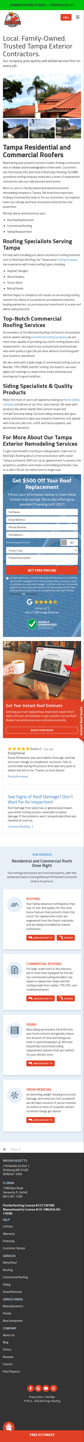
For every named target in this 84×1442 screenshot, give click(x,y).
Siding (6, 1284)
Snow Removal (12, 1291)
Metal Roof (10, 1262)
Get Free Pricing (42, 570)
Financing (8, 1241)
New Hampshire (13, 1320)
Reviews (8, 1357)
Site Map (50, 1397)
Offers (7, 1349)
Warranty (9, 1233)
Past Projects (11, 1371)
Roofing (8, 1270)
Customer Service (14, 1248)
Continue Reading (19, 826)
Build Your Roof (42, 730)
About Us (9, 1335)
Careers (8, 1364)
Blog (5, 1342)
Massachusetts (13, 1306)
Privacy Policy (31, 593)
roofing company (67, 259)
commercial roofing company (48, 337)
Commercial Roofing (15, 1277)
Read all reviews (18, 776)
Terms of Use (15, 593)
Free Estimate (42, 1434)
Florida (7, 1313)
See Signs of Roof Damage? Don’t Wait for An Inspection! (40, 799)
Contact (8, 1226)
